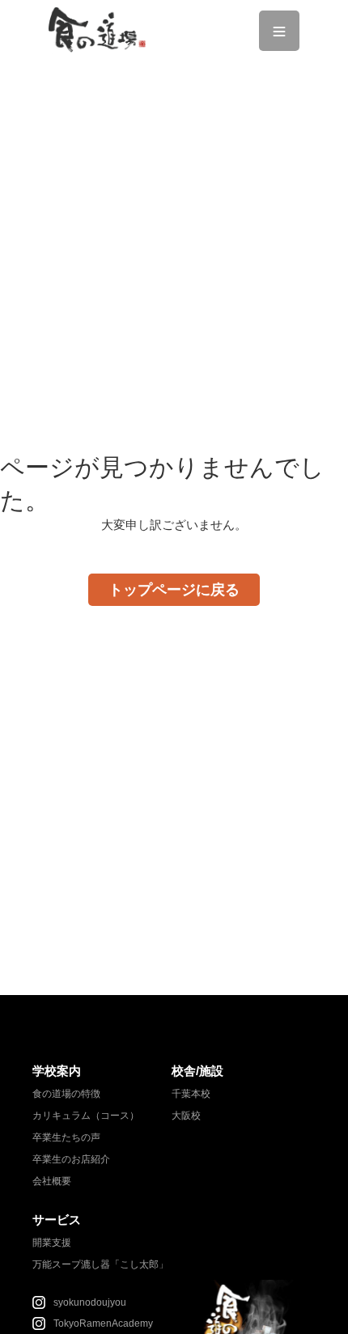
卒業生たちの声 (66, 1137)
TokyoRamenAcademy (103, 1323)
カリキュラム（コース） (85, 1115)
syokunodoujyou (89, 1302)
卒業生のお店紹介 (71, 1159)
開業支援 (51, 1242)
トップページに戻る (174, 590)
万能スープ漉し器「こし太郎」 (100, 1264)
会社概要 (51, 1181)
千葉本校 (191, 1093)
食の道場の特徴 (66, 1093)
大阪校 (186, 1115)
